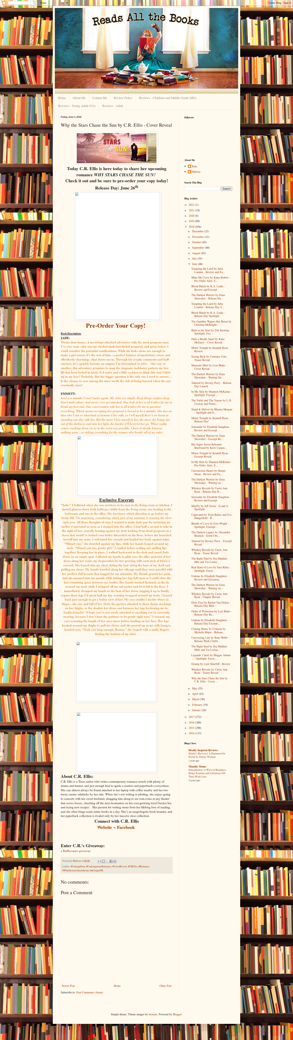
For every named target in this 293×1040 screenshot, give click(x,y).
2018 (192, 226)
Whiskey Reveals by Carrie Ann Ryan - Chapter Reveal (209, 595)
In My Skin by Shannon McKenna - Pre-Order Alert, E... (211, 463)
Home (62, 98)
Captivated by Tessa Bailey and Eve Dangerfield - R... (211, 516)
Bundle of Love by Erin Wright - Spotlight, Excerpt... (210, 525)
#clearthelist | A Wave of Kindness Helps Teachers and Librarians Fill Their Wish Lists (207, 773)
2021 (192, 210)
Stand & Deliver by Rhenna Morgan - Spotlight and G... (211, 411)
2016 (192, 722)
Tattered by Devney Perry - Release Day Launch (211, 384)
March (196, 699)
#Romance (144, 866)
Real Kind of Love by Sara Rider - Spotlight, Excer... (211, 568)
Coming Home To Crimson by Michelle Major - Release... (208, 630)
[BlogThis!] (103, 861)
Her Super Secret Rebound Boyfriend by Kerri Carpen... (209, 446)
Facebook (126, 827)
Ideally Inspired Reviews (203, 750)
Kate (194, 166)
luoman (153, 1014)
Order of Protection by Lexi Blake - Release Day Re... (211, 613)
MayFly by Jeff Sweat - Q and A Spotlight (209, 507)
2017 (192, 717)
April (195, 694)
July (195, 258)
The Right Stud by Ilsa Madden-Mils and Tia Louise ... (209, 560)
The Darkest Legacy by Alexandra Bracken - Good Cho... (210, 533)
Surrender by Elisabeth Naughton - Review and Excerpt (211, 428)
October (197, 242)
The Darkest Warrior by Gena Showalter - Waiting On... (208, 375)
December (198, 231)
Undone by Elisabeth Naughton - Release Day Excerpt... (209, 621)
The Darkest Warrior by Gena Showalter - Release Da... (208, 296)
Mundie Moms (197, 766)
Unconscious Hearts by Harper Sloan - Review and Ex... (208, 472)
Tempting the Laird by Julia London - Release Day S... (207, 305)
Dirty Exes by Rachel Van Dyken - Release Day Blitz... (211, 604)
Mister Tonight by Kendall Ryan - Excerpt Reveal (210, 454)
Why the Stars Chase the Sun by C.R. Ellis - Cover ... (209, 679)
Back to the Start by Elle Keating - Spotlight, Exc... (211, 331)
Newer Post (68, 986)
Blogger (177, 1014)
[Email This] (100, 861)
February (197, 705)
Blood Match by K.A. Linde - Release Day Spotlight (208, 314)
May (195, 688)
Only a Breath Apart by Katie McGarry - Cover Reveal (208, 340)
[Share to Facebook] (111, 861)
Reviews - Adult (112, 106)
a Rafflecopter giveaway (76, 851)
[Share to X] (107, 861)
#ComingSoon (78, 866)
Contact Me (99, 98)
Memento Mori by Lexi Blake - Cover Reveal (209, 367)
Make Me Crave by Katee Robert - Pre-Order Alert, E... (210, 279)
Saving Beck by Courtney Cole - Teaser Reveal (209, 358)
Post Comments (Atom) (89, 992)
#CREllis (132, 866)
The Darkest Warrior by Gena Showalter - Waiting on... (208, 481)
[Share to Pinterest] (115, 861)
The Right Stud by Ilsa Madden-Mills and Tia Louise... (209, 648)
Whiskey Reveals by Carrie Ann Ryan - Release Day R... (209, 489)
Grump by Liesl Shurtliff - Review (210, 664)
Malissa (196, 171)
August (196, 253)
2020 (192, 216)
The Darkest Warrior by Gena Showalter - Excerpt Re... (208, 437)
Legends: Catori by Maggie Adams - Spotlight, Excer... (211, 656)
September (198, 247)
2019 (192, 221)
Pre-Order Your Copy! (116, 325)
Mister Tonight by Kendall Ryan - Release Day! (210, 419)
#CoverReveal (119, 866)
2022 (192, 205)
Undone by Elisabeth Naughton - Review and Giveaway (209, 577)
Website (104, 827)
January (197, 710)
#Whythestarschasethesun (75, 870)
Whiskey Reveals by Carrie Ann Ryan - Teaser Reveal (209, 551)
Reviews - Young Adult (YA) (76, 106)
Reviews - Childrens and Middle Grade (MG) (168, 98)
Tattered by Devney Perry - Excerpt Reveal (211, 542)
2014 (192, 733)
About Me (79, 98)
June (195, 264)
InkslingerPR (96, 870)
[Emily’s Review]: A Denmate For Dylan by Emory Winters (207, 755)
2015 (192, 728)
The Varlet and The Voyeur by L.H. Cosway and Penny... (211, 402)
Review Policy (123, 98)
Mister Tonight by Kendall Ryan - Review (210, 349)
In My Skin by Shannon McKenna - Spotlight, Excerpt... (211, 393)
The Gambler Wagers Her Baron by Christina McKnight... (211, 323)
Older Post (165, 986)
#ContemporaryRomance (98, 866)
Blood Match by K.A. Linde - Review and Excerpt (208, 287)
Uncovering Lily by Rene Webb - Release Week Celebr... (210, 639)
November (198, 237)
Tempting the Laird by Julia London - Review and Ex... (208, 270)
